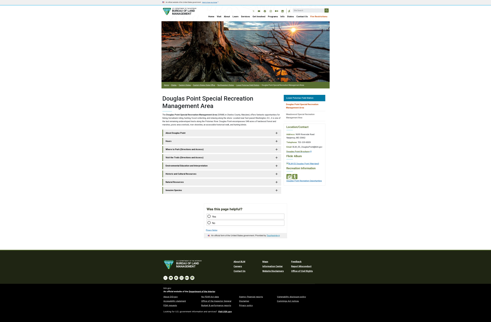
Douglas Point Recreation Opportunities (304, 181)
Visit (219, 16)
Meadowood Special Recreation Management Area (300, 116)
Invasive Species (174, 190)
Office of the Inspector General (216, 301)
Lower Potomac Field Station (247, 85)
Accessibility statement (174, 301)
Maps (265, 261)
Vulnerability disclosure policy (291, 296)
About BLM (239, 261)
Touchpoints (272, 235)
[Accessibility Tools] (289, 11)
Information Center (272, 266)
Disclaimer (244, 301)
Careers (238, 266)
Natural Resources (175, 182)
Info (282, 16)
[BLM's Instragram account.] (271, 11)
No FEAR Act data (210, 296)
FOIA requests (170, 305)
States (290, 16)
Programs (273, 16)
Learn (235, 16)
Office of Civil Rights (302, 271)
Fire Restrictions (318, 16)
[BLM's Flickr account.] (277, 9)
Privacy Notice (211, 230)
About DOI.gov (170, 296)
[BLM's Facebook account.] (265, 11)
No (213, 223)
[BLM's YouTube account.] (259, 11)
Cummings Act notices (288, 301)
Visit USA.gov (225, 311)
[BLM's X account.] (253, 9)
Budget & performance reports (216, 305)
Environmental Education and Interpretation (187, 166)
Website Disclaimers (273, 271)
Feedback (296, 261)
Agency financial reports (251, 296)
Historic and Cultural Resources (181, 174)
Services (245, 16)
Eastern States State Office (204, 85)
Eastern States (185, 85)
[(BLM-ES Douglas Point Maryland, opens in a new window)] (302, 163)
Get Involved (259, 16)
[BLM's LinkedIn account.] (282, 11)
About (227, 16)
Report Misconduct (301, 266)
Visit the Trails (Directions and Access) (184, 157)
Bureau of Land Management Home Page (182, 11)
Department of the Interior (202, 291)
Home (211, 16)
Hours (168, 141)
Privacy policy (246, 305)
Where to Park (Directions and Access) (185, 149)
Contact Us (302, 16)
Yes (214, 216)
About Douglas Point (175, 133)
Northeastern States (225, 85)
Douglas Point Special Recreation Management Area (302, 106)
